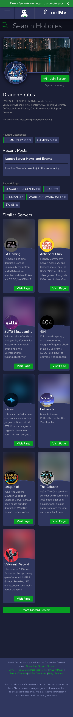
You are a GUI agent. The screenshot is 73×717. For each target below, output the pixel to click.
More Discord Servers (36, 610)
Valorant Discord (16, 564)
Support (59, 673)
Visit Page (23, 288)
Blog (50, 673)
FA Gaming (12, 254)
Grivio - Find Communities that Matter (28, 670)
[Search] (4, 25)
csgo (52, 189)
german (14, 197)
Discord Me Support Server (40, 666)
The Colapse (49, 486)
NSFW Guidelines (37, 673)
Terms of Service (18, 673)
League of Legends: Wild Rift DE (18, 491)
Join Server (58, 79)
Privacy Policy (56, 670)
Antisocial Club (51, 254)
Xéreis (9, 409)
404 (43, 331)
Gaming (47, 140)
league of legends (22, 189)
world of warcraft (47, 197)
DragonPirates (19, 94)
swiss (11, 205)
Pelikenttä (47, 409)
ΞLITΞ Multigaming (18, 331)
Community (18, 140)
